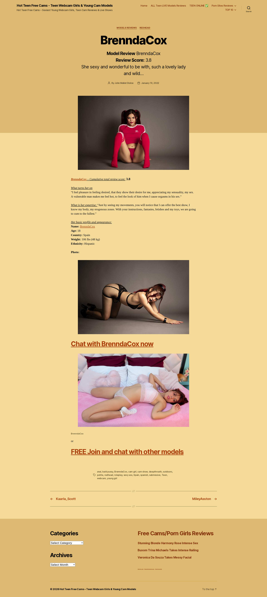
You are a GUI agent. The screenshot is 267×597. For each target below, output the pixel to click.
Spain (136, 475)
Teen (164, 475)
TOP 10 (229, 9)
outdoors (167, 471)
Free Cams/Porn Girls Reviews (175, 533)
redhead (108, 475)
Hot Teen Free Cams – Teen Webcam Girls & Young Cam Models (98, 589)
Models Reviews (127, 28)
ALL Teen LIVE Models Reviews (168, 5)
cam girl (132, 471)
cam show (143, 471)
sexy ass (128, 475)
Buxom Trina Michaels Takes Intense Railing (168, 550)
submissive (154, 475)
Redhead (145, 28)
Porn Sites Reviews (222, 5)
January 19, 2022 (150, 83)
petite (100, 475)
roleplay (118, 475)
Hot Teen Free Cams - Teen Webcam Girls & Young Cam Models (65, 5)
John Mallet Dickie (124, 83)
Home (144, 5)
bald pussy (107, 471)
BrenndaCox (79, 179)
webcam (101, 478)
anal (99, 471)
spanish (144, 475)
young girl (112, 478)
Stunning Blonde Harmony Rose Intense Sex (168, 543)
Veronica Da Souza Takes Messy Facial (164, 557)
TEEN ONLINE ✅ (198, 5)
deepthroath (155, 471)
